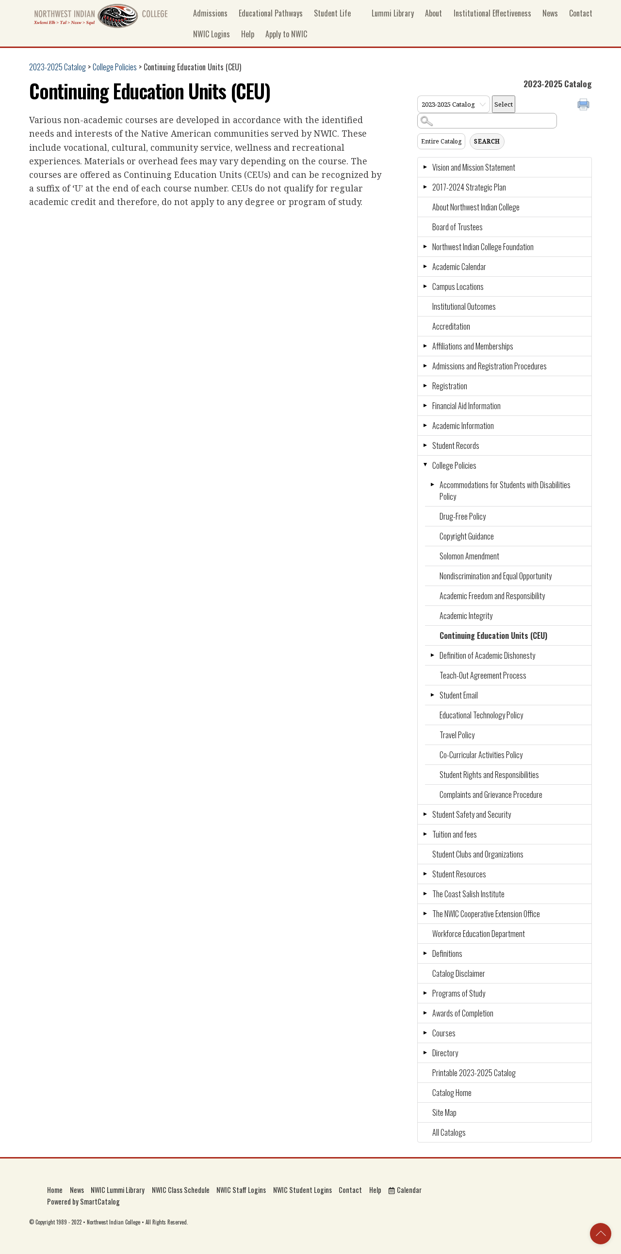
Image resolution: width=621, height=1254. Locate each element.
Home (55, 1190)
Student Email (459, 695)
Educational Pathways (271, 13)
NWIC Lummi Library (118, 1190)
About (433, 13)
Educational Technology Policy (481, 715)
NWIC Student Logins (302, 1190)
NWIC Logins (211, 34)
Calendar (408, 1190)
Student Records (455, 445)
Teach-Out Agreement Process (483, 675)
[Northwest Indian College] (101, 24)
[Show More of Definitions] (425, 953)
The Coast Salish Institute (468, 894)
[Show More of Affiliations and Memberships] (425, 346)
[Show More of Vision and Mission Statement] (425, 167)
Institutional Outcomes (464, 306)
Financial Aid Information (466, 406)
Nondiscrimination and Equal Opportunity (496, 576)
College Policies (115, 67)
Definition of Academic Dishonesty (487, 655)
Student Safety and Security (471, 814)
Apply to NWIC (286, 34)
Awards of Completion (462, 1013)
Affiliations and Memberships (472, 346)
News (550, 13)
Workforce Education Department (478, 933)
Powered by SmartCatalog (83, 1201)
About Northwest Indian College (476, 207)
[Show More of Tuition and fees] (425, 834)
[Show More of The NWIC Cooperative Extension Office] (425, 913)
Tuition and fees (454, 834)
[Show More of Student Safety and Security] (425, 814)
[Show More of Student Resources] (425, 874)
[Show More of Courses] (425, 1033)
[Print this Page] (584, 105)
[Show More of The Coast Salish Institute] (425, 894)
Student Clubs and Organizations (477, 854)
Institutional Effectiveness (492, 13)
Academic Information (463, 425)
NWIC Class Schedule (181, 1190)
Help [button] (247, 34)
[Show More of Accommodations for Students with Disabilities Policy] (432, 484)
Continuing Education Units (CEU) (493, 635)
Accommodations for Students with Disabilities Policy (505, 490)
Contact (580, 13)
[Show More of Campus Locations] (425, 286)
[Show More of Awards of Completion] (425, 1013)
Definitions (447, 953)
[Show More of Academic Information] (425, 425)
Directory (445, 1053)
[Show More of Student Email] (432, 695)
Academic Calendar (459, 266)
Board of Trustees (457, 227)
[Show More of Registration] (425, 386)
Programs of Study (458, 993)
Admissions (210, 13)
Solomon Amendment (469, 556)
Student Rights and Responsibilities (489, 774)
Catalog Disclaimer (458, 973)
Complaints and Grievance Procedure (491, 794)
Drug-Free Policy (463, 516)
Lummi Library (392, 13)
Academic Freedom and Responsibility (492, 596)
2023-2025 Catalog (57, 67)
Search (487, 141)
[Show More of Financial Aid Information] (425, 405)
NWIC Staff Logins (241, 1190)
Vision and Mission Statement (473, 167)
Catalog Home (452, 1092)
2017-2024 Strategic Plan (469, 187)
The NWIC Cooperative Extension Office (486, 914)
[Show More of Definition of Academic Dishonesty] (432, 655)
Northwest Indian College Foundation (483, 247)
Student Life (332, 13)
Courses (444, 1033)
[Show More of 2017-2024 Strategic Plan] (425, 187)
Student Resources (459, 874)
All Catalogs (449, 1132)
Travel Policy (457, 735)
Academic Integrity (466, 615)
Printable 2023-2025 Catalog (474, 1073)
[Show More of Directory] (425, 1053)
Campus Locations (458, 286)
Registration (449, 386)
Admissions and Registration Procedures (489, 366)
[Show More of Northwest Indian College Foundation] (425, 246)
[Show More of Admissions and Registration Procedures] (425, 366)
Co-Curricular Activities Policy (481, 755)
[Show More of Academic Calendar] (425, 266)
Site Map (444, 1112)
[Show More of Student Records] (425, 445)
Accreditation (451, 326)
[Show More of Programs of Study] (425, 993)
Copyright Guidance (467, 536)
